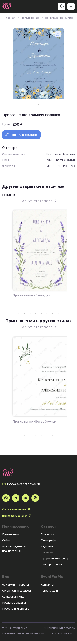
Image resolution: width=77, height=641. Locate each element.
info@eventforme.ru (23, 484)
